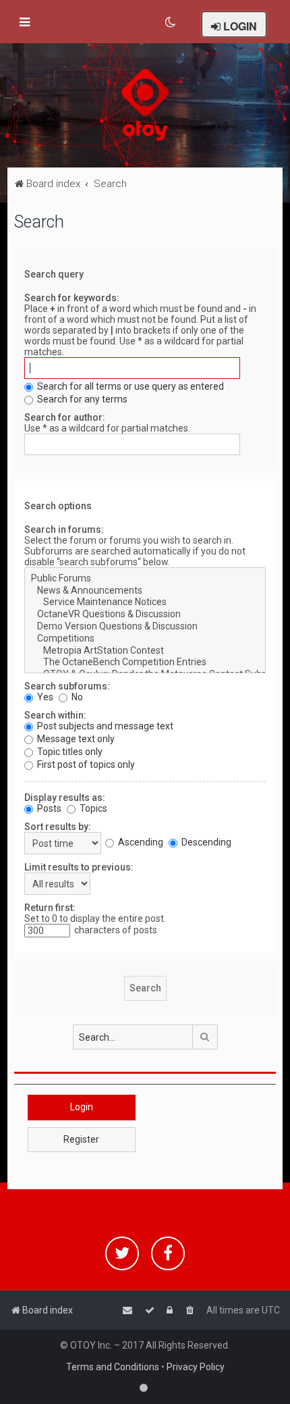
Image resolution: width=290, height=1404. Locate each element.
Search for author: (64, 417)
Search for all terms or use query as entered (129, 386)
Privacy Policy (196, 1366)
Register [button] (81, 1139)
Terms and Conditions (112, 1366)
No (76, 697)
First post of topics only (85, 764)
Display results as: (64, 797)
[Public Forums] (145, 579)
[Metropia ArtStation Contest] (145, 651)
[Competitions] (145, 639)
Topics (92, 808)
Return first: (50, 907)
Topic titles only (69, 751)
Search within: (55, 715)
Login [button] (81, 1106)
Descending (205, 842)
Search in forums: (64, 529)
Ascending (139, 842)
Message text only (75, 738)
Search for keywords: (71, 297)
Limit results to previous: (79, 867)
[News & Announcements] (145, 591)
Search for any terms (81, 399)
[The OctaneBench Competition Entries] (145, 662)
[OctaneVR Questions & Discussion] (145, 614)
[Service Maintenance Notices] (145, 602)
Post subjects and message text (104, 726)
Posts (48, 808)
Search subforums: (67, 686)
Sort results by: (57, 826)
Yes (44, 697)
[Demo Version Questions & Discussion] (145, 627)
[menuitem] (171, 22)
